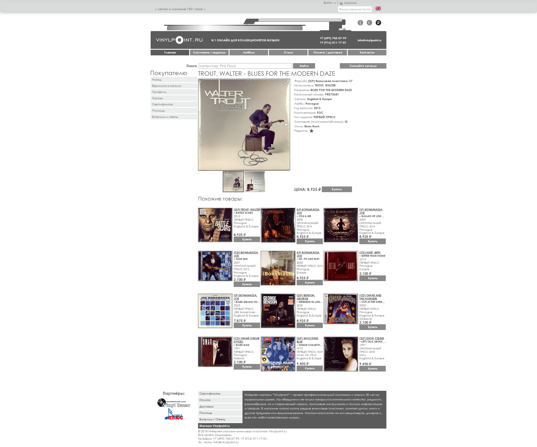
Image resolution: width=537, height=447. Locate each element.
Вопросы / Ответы (212, 419)
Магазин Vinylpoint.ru (214, 425)
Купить (337, 189)
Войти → (330, 2)
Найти (304, 66)
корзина (350, 2)
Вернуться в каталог (166, 85)
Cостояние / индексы (209, 52)
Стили (288, 52)
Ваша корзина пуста (354, 9)
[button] (286, 82)
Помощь (158, 110)
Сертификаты (162, 104)
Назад (156, 79)
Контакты (367, 52)
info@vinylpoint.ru (369, 40)
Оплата (205, 400)
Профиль (159, 92)
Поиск (191, 66)
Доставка (206, 406)
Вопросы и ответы (165, 117)
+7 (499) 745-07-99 (333, 38)
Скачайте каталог (363, 66)
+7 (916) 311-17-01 (333, 42)
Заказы (157, 98)
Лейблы (249, 52)
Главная (170, 52)
